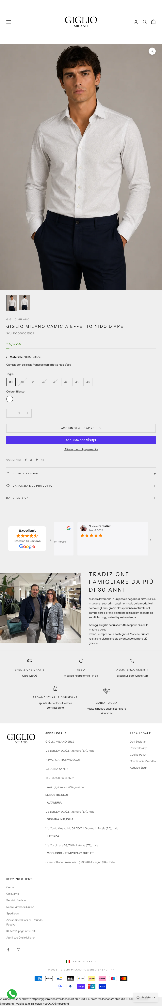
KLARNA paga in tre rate (21, 931)
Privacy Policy (138, 748)
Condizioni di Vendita (143, 761)
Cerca (10, 887)
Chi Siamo (12, 893)
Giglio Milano (18, 319)
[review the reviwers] (63, 528)
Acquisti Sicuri (138, 767)
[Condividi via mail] (42, 459)
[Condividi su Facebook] (25, 459)
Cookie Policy (138, 754)
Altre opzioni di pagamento (81, 449)
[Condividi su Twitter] (31, 459)
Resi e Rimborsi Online (20, 907)
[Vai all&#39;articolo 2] (24, 302)
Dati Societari (138, 741)
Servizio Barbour (16, 900)
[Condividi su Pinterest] (36, 459)
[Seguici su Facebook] (8, 950)
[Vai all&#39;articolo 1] (11, 303)
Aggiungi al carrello (81, 428)
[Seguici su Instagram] (19, 950)
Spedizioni (12, 913)
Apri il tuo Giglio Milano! (20, 937)
